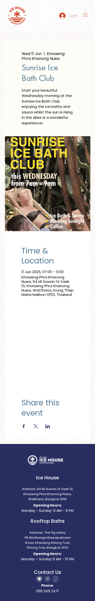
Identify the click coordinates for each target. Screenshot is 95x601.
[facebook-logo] (55, 579)
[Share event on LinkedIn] (47, 426)
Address (36, 532)
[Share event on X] (35, 426)
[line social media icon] (39, 579)
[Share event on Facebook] (23, 426)
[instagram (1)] (47, 579)
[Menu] (85, 15)
